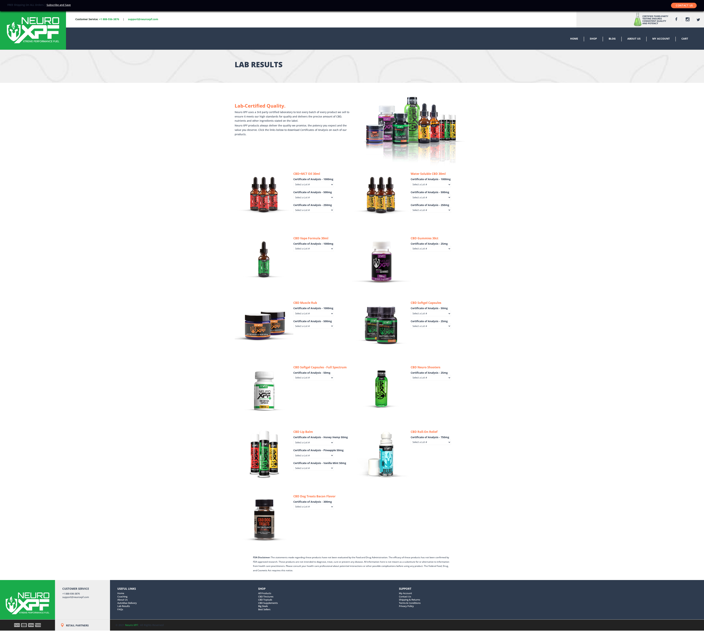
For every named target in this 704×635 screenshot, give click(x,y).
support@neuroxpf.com (75, 597)
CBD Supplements (268, 603)
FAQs (120, 609)
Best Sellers (264, 609)
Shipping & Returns (409, 599)
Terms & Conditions (410, 603)
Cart (684, 38)
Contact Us (684, 5)
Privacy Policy (406, 606)
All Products (264, 593)
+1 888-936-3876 (109, 19)
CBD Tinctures (265, 596)
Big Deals (263, 606)
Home (574, 38)
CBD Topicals (265, 599)
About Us (634, 38)
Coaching (122, 596)
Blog (612, 38)
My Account (661, 38)
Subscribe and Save (59, 5)
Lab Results (123, 606)
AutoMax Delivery (127, 603)
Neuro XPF (131, 625)
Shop (593, 38)
